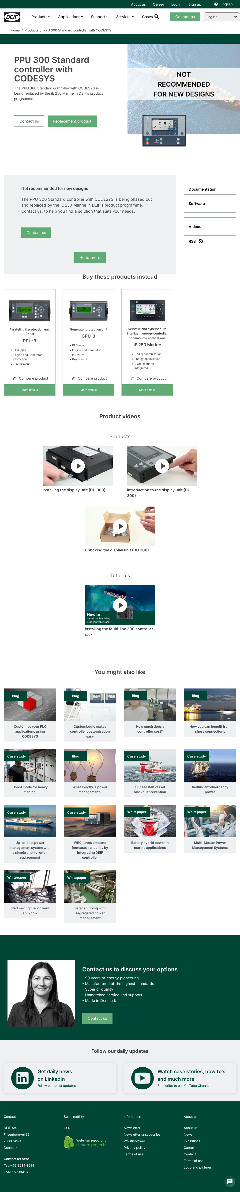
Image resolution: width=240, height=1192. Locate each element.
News (188, 1134)
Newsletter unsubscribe (142, 1134)
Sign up (194, 4)
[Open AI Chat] (229, 1181)
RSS (192, 241)
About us (190, 1128)
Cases (147, 16)
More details (30, 390)
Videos (195, 226)
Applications (69, 16)
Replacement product (72, 121)
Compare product (33, 378)
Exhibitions (192, 1141)
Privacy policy (134, 1148)
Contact (190, 1154)
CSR (67, 1128)
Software (197, 203)
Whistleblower (134, 1141)
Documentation (203, 189)
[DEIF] (12, 17)
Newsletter (132, 1128)
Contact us (29, 121)
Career (189, 1148)
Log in (176, 4)
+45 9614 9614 (22, 1165)
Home (15, 30)
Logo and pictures (198, 1167)
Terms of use (133, 1154)
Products (31, 30)
